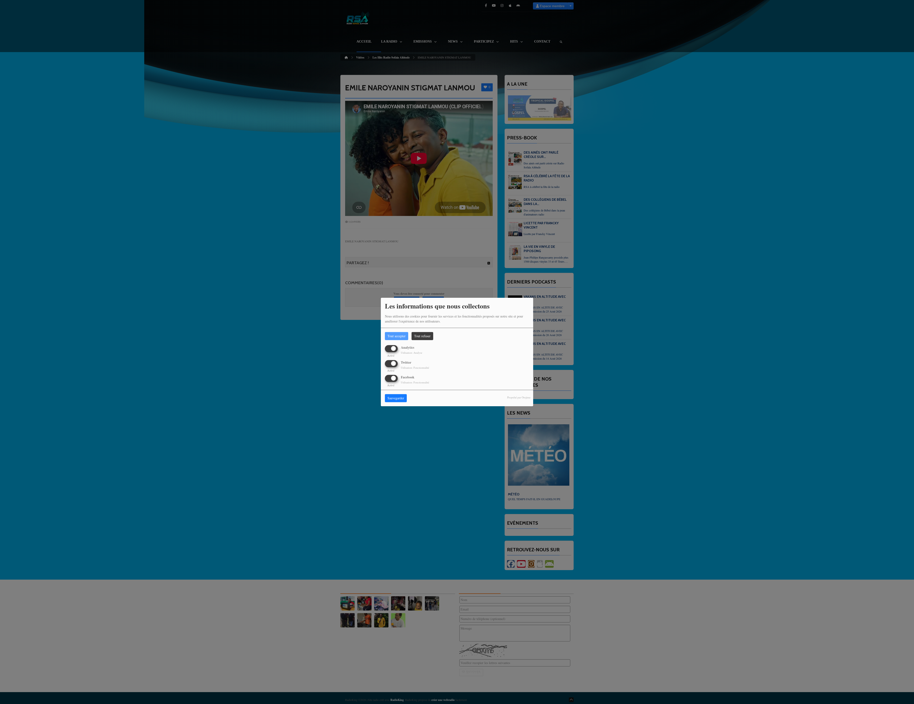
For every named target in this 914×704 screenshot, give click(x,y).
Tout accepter (396, 336)
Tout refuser (422, 336)
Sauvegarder (395, 398)
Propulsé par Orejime (519, 397)
